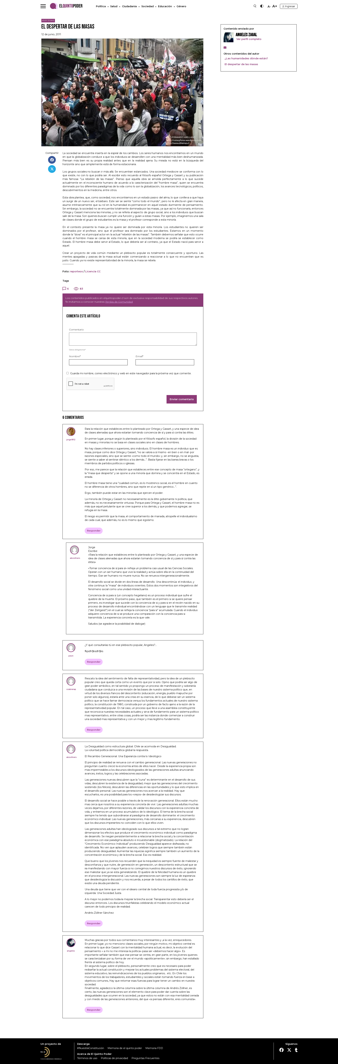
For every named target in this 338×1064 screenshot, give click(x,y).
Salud (113, 6)
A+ (274, 6)
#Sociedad (48, 20)
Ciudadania (129, 6)
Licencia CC (93, 271)
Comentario (76, 329)
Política (101, 6)
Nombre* (75, 356)
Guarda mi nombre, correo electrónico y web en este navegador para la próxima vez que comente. (130, 373)
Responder (94, 530)
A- (269, 6)
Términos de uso (87, 1058)
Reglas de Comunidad (119, 301)
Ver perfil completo (248, 39)
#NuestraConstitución (90, 1048)
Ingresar (290, 6)
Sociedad (147, 6)
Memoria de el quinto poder (125, 1048)
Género (181, 6)
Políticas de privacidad (114, 1058)
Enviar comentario (182, 399)
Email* (139, 356)
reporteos (76, 271)
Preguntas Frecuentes (145, 1058)
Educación (165, 6)
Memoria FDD (154, 1048)
